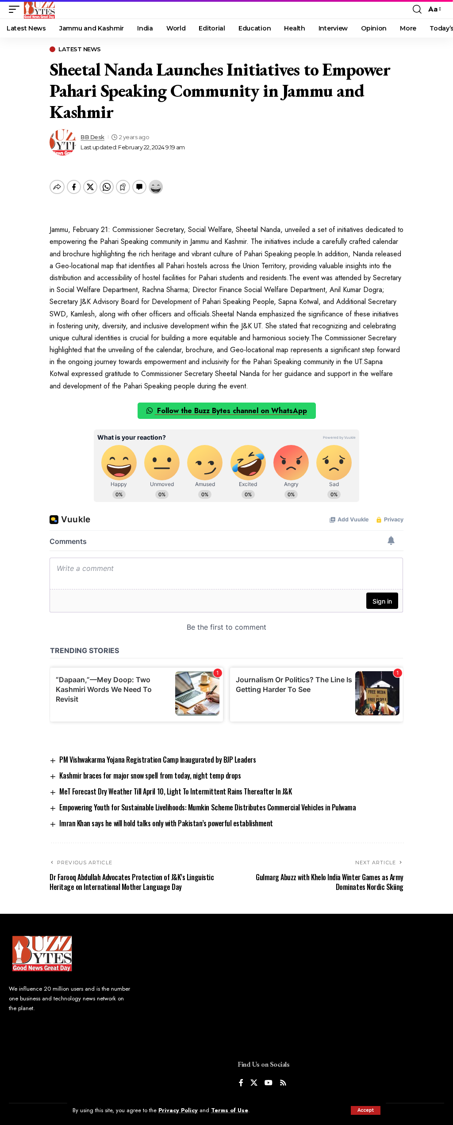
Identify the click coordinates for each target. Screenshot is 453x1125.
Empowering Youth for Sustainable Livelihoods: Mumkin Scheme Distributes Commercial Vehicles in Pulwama (207, 807)
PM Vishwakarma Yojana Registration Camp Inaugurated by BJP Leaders (157, 759)
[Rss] (283, 1083)
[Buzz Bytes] (39, 9)
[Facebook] (241, 1083)
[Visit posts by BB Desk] (63, 142)
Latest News (79, 49)
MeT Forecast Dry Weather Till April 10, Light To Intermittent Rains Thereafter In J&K (175, 791)
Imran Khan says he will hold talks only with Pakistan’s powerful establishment (166, 823)
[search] (417, 9)
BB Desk (92, 137)
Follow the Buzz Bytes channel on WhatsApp (231, 411)
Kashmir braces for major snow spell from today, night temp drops (150, 775)
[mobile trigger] (16, 9)
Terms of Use (229, 1110)
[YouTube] (268, 1083)
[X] (254, 1083)
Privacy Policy (178, 1110)
